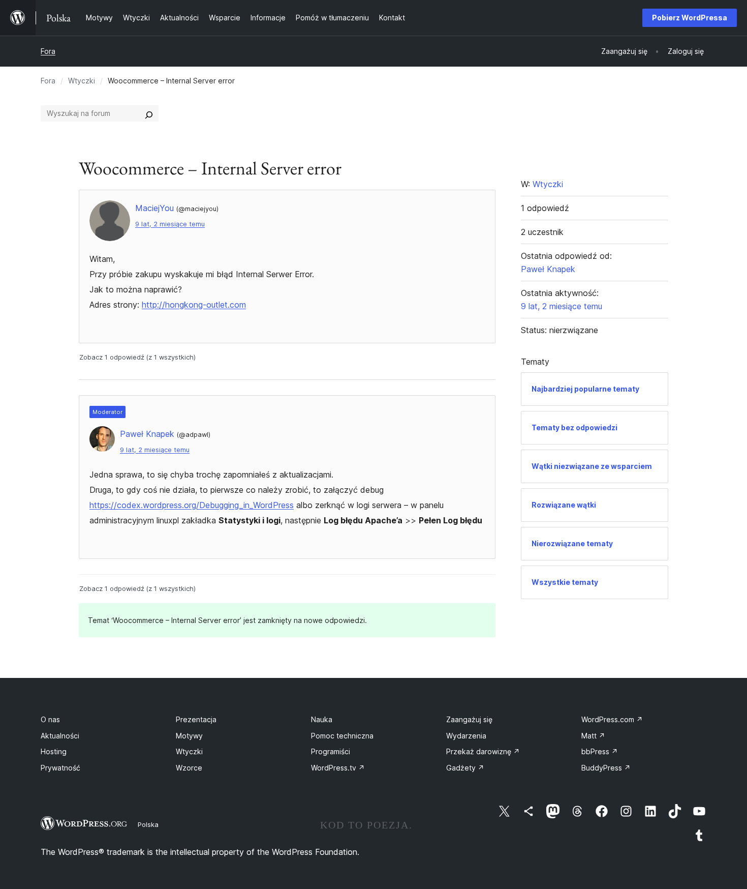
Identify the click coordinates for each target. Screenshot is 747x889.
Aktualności (60, 735)
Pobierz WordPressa (689, 17)
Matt (593, 735)
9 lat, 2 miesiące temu (170, 224)
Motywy (189, 735)
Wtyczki (81, 80)
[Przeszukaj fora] (149, 113)
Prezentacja (196, 719)
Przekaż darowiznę (483, 751)
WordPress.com (612, 719)
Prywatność (60, 767)
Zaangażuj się (469, 719)
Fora (48, 51)
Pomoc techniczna (342, 735)
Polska (148, 824)
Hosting (54, 751)
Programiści (330, 751)
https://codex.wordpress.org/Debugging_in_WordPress (191, 505)
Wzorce (189, 767)
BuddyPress (606, 767)
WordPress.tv (338, 767)
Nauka (321, 719)
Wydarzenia (466, 735)
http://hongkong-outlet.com (194, 305)
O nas (50, 719)
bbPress (599, 751)
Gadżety (465, 767)
